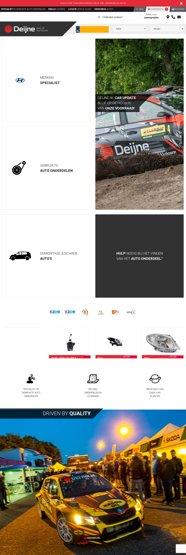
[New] (116, 342)
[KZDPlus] (70, 312)
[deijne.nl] (26, 28)
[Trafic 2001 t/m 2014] (70, 342)
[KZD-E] (55, 312)
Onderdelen (158, 9)
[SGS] (85, 312)
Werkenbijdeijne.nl (115, 3)
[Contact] (179, 17)
